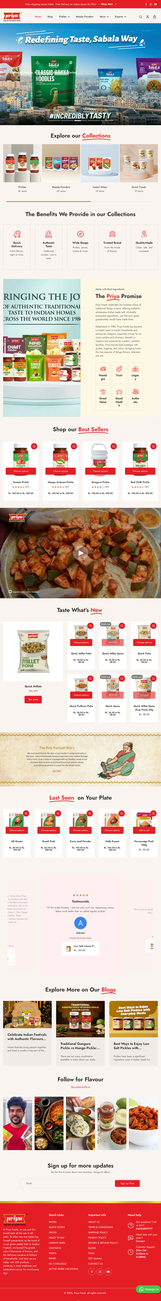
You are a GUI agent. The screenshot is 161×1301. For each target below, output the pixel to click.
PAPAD (52, 1258)
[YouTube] (155, 4)
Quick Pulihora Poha (81, 706)
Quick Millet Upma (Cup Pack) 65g (144, 708)
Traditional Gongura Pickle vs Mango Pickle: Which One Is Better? (79, 1046)
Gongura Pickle (100, 482)
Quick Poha (144, 653)
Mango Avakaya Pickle (60, 482)
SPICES (52, 1232)
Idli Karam (17, 841)
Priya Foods (80, 1293)
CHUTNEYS (55, 1248)
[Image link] (17, 1123)
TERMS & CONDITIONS (100, 1227)
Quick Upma (113, 706)
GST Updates (95, 1258)
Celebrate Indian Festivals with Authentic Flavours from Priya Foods (27, 1037)
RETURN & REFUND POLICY (103, 1243)
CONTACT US (95, 1264)
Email (29, 1183)
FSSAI (91, 1253)
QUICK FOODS (57, 1227)
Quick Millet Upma (112, 653)
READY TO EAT (56, 1237)
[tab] (54, 121)
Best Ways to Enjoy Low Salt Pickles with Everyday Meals (131, 1046)
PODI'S (52, 1253)
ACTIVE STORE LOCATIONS (63, 1269)
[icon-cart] (154, 17)
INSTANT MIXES (57, 1243)
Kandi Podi (48, 841)
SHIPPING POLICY (98, 1232)
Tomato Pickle (21, 482)
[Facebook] (146, 4)
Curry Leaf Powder (80, 841)
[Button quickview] (34, 446)
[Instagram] (150, 4)
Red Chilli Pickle (140, 482)
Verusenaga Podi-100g (144, 843)
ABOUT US (94, 1222)
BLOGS (92, 1248)
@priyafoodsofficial (80, 1087)
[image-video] (80, 553)
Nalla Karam (112, 841)
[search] (140, 17)
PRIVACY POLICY (97, 1237)
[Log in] (147, 16)
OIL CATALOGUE (58, 1264)
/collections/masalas (10, 24)
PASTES (52, 1222)
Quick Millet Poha (81, 653)
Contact (140, 1241)
